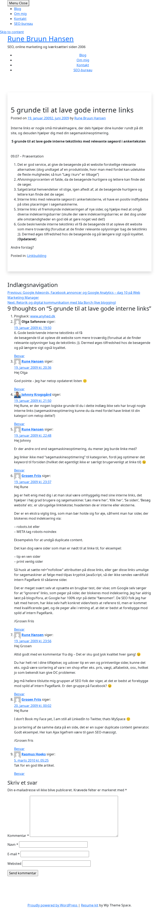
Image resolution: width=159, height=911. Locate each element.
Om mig (20, 13)
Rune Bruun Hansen (40, 38)
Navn (12, 844)
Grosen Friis (31, 475)
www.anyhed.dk (42, 316)
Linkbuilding (36, 255)
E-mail (13, 854)
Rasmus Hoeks (34, 754)
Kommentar (18, 835)
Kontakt (20, 18)
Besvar (19, 356)
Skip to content (12, 32)
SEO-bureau (23, 23)
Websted (14, 863)
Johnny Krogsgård (36, 394)
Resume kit (89, 905)
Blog (17, 8)
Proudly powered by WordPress (53, 905)
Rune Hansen (33, 361)
